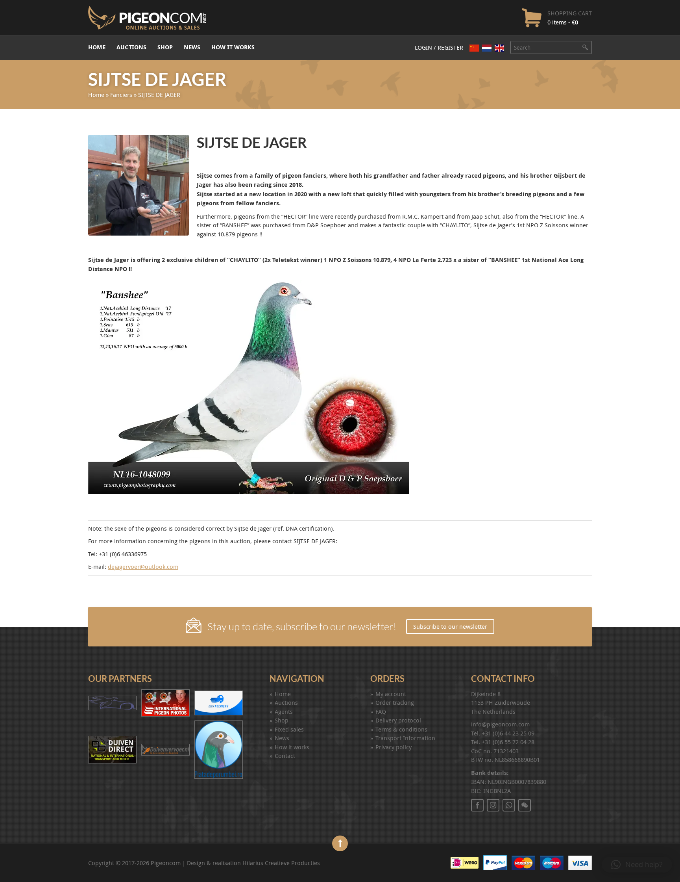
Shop (165, 47)
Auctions (131, 47)
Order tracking (394, 702)
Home (96, 47)
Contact (285, 755)
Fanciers (121, 94)
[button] (637, 865)
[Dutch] (486, 48)
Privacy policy (393, 747)
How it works (233, 47)
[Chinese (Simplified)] (474, 48)
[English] (499, 48)
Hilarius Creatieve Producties (281, 863)
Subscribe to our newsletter (450, 626)
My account (390, 694)
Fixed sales (289, 729)
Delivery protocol (398, 720)
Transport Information (405, 738)
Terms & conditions (401, 729)
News (192, 47)
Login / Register (439, 47)
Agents (284, 711)
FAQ (380, 711)
